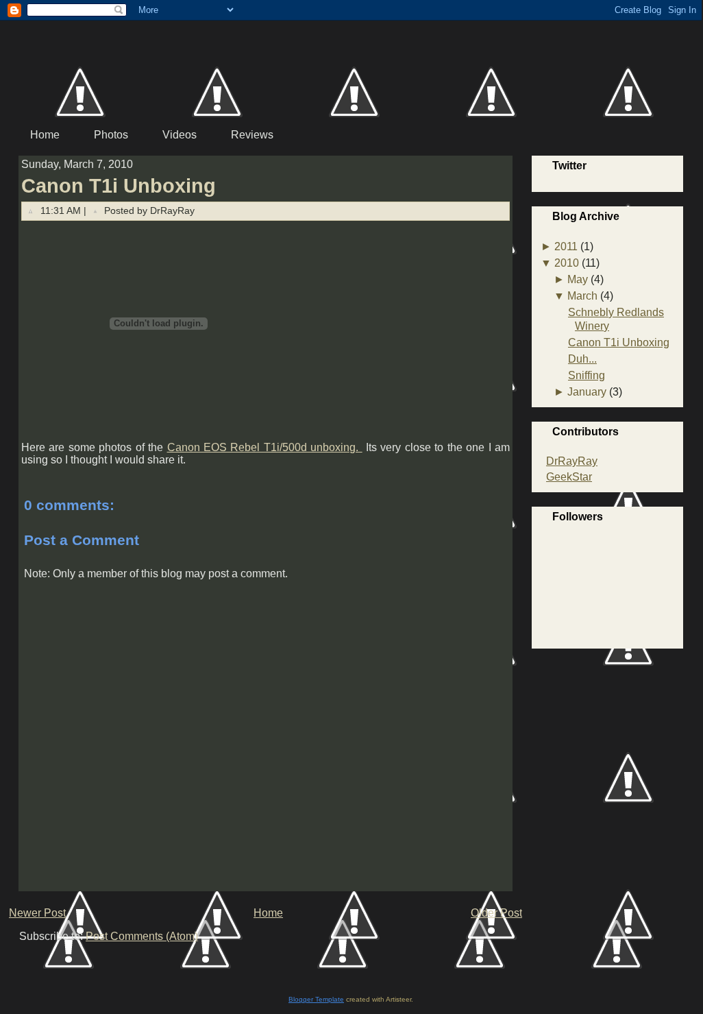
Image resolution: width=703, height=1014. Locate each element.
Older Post (496, 913)
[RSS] (23, 960)
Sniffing (586, 375)
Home (268, 913)
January (586, 392)
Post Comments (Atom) (142, 936)
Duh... (582, 359)
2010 (566, 263)
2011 (566, 246)
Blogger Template (316, 999)
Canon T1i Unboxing (118, 186)
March (582, 296)
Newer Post (37, 913)
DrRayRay (571, 461)
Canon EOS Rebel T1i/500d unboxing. (264, 447)
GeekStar (569, 477)
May (577, 279)
